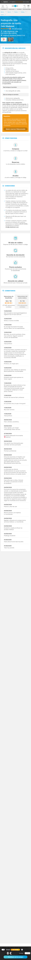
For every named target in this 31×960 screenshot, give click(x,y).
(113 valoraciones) (17, 29)
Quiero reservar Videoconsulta (15, 129)
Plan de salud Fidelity (26, 9)
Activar (12, 949)
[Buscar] (25, 6)
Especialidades (3, 9)
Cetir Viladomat (7, 26)
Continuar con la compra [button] (15, 957)
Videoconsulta (11, 9)
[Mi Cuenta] (3, 6)
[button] (26, 953)
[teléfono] (7, 6)
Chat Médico (19, 9)
